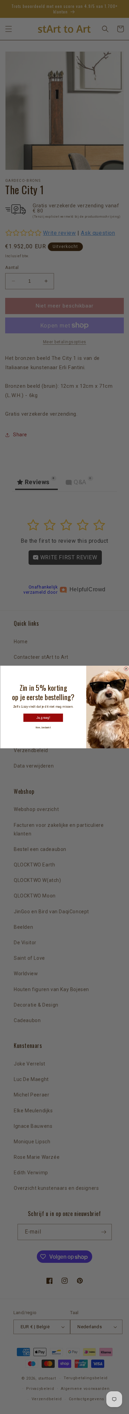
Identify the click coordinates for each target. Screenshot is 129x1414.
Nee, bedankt (43, 727)
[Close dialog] (126, 669)
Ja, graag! (43, 718)
